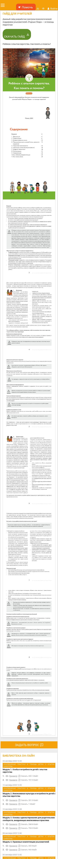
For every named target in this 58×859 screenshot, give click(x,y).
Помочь (27, 7)
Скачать (24, 776)
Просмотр (13, 776)
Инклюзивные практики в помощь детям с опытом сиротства (29, 765)
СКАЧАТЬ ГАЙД (14, 36)
